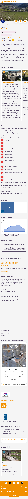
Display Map (13, 495)
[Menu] (26, 1)
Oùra (4, 304)
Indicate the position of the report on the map (15, 409)
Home (4, 25)
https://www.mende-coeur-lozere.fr (10, 231)
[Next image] (26, 10)
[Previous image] (1, 10)
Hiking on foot (10, 25)
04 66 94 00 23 (4, 234)
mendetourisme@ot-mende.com (9, 233)
